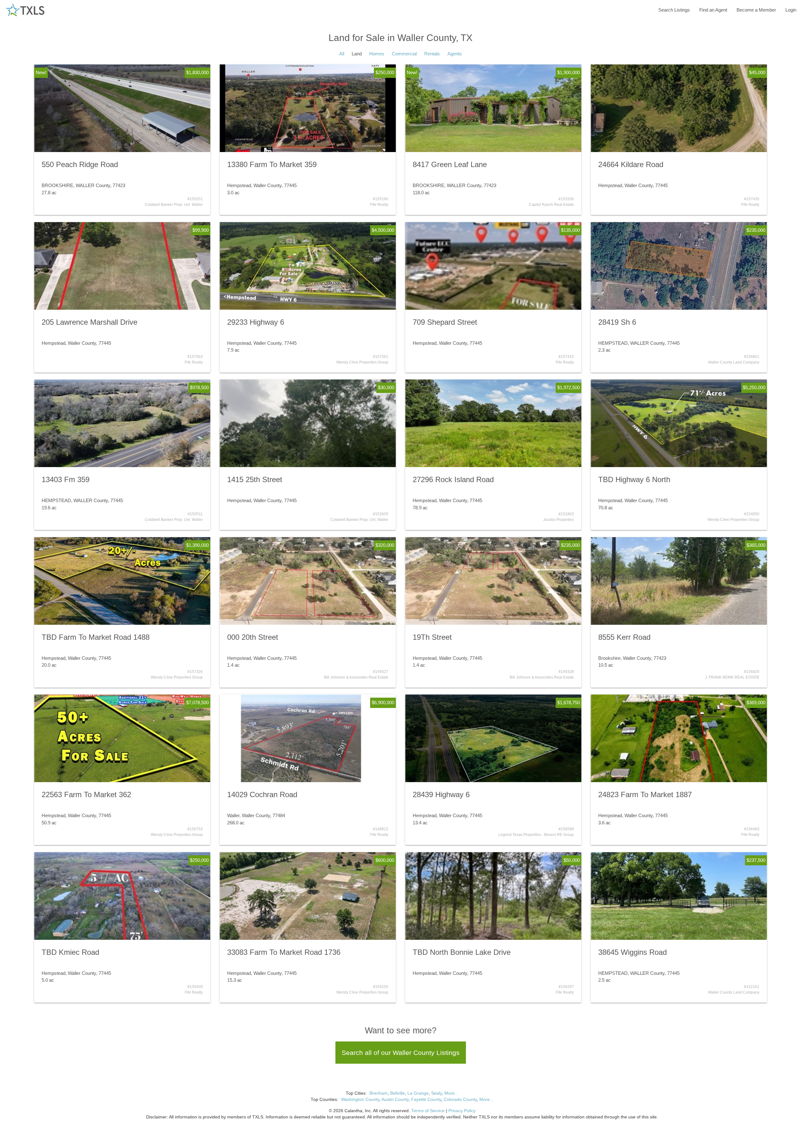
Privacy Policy (462, 1110)
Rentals (432, 53)
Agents (454, 53)
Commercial (404, 53)
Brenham (379, 1093)
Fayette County (426, 1099)
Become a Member (756, 10)
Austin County (395, 1099)
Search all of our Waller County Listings (401, 1052)
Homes (376, 53)
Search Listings (674, 10)
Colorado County (460, 1099)
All (341, 53)
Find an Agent (713, 10)
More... (451, 1093)
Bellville (397, 1093)
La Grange (418, 1093)
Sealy (436, 1093)
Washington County (360, 1099)
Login (790, 10)
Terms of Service (428, 1110)
